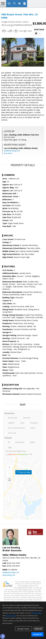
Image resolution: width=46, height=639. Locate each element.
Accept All (37, 634)
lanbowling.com (8, 575)
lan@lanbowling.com (12, 150)
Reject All (38, 629)
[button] (2, 636)
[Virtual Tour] (19, 3)
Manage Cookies (23, 629)
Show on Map (24, 472)
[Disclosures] (24, 3)
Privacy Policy (37, 613)
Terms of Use (11, 615)
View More (8, 153)
